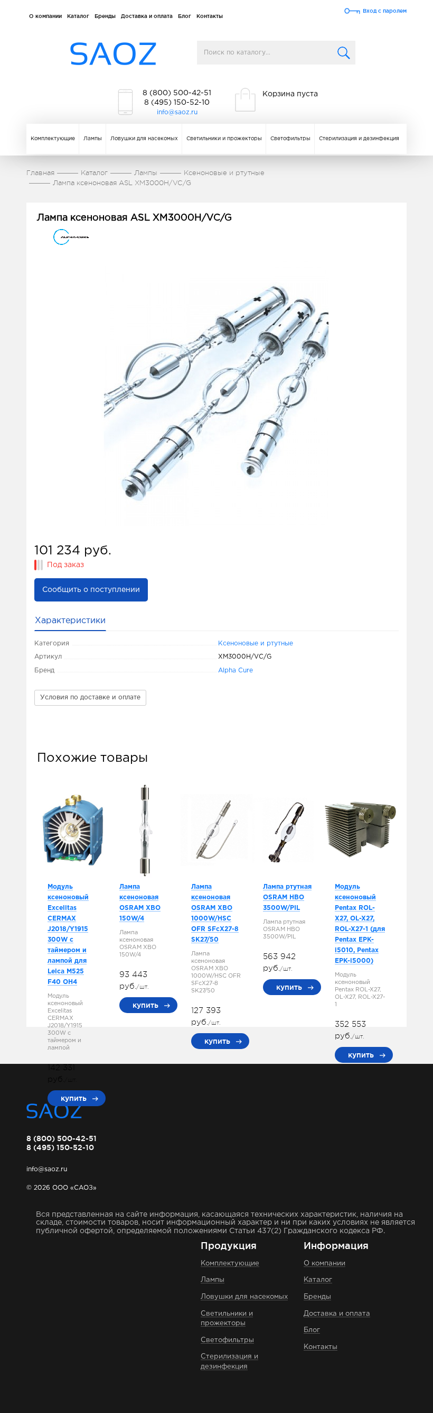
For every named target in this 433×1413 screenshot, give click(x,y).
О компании (45, 16)
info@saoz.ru (177, 112)
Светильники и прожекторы (224, 138)
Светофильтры (290, 138)
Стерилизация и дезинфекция (359, 138)
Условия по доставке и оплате (90, 697)
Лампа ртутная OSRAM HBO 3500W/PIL (287, 897)
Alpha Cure (235, 670)
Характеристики (70, 621)
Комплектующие (53, 138)
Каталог (78, 16)
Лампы (92, 138)
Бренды (105, 16)
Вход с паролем (385, 11)
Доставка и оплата (147, 16)
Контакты (209, 16)
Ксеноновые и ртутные (255, 643)
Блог (184, 16)
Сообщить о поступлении (91, 590)
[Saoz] (113, 54)
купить (74, 1098)
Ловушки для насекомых (144, 138)
